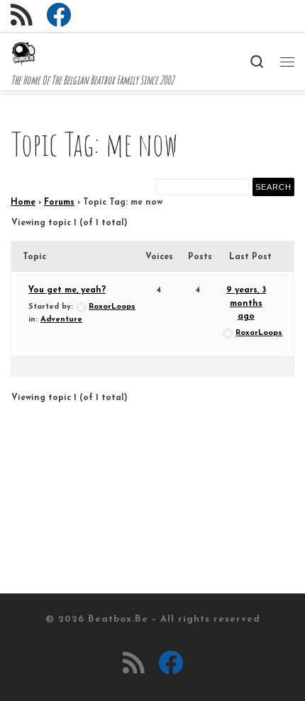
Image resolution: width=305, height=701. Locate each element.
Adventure (61, 320)
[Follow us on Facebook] (58, 15)
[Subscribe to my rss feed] (22, 15)
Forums (59, 202)
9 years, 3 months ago (246, 303)
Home (23, 202)
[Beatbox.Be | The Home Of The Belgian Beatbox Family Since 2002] (23, 52)
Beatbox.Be (118, 619)
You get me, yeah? (67, 290)
